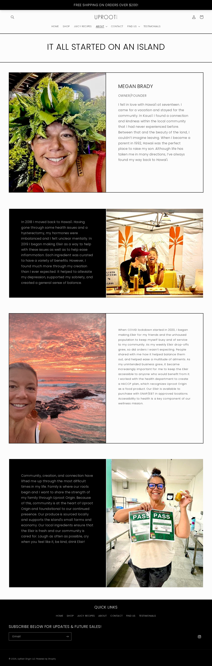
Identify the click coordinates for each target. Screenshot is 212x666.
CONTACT (116, 615)
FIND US (130, 615)
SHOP (70, 615)
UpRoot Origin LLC (27, 659)
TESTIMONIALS (147, 615)
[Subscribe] (67, 636)
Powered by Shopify (46, 659)
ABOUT (102, 615)
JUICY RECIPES (86, 615)
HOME (59, 615)
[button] (12, 17)
